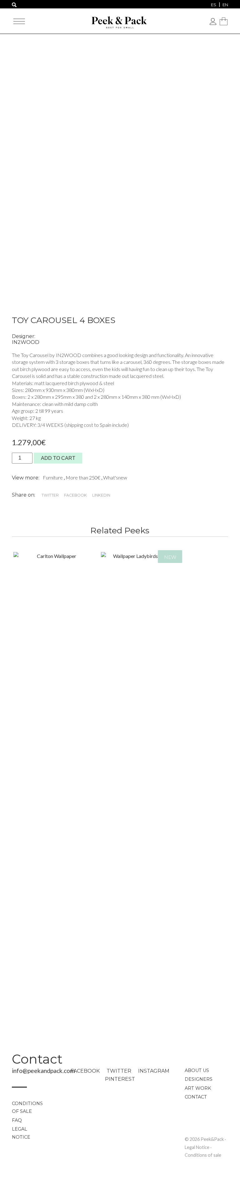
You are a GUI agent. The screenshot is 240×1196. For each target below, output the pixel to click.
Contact (37, 1059)
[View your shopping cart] (223, 21)
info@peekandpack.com (43, 1070)
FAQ (17, 1120)
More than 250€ (83, 477)
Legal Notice (21, 1133)
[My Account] (213, 22)
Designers (198, 1079)
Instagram (153, 1071)
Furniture (53, 477)
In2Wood (25, 342)
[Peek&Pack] (120, 20)
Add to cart (58, 458)
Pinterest (120, 1079)
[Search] (14, 5)
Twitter (119, 1071)
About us (197, 1070)
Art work (198, 1088)
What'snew (115, 477)
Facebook (85, 1071)
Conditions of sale (27, 1107)
